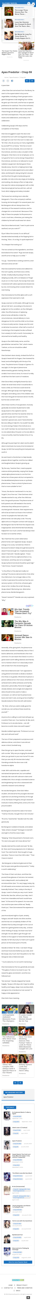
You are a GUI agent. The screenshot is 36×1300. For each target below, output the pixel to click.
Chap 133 (15, 1240)
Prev (27, 80)
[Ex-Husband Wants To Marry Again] (7, 1116)
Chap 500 (16, 1121)
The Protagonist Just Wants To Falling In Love (21, 1206)
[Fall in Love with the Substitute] (7, 1225)
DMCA (18, 1291)
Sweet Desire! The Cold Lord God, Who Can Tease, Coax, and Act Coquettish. (21, 1155)
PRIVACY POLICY (22, 1285)
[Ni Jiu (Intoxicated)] (7, 1190)
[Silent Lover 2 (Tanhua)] (7, 1131)
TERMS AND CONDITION (24, 1288)
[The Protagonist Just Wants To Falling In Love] (7, 1209)
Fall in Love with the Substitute (22, 1221)
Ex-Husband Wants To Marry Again (21, 1113)
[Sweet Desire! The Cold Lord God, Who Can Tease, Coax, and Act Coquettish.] (7, 1158)
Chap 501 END (17, 1116)
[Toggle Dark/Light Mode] (12, 80)
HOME (10, 1285)
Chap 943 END (17, 1210)
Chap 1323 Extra (17, 1176)
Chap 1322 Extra (17, 1179)
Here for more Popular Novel (18, 1262)
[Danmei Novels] (10, 3)
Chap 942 (16, 1215)
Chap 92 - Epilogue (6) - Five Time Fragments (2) (21, 1190)
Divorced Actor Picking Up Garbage (20, 1248)
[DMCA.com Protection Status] (18, 1280)
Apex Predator (14, 77)
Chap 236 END (17, 1252)
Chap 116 (15, 1133)
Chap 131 (15, 1147)
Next (32, 80)
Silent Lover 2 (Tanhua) (19, 1127)
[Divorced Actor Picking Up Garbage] (7, 1252)
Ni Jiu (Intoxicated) (18, 1186)
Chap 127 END (17, 1223)
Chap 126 (16, 1229)
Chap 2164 (16, 1165)
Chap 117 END (16, 1130)
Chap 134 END (17, 1237)
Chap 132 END (17, 1143)
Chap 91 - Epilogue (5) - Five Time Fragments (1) (21, 1197)
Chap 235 (16, 1257)
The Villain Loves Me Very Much (22, 1173)
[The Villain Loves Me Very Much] (7, 1177)
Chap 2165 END (17, 1160)
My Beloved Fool (17, 1235)
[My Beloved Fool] (7, 1239)
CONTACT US (8, 1288)
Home (6, 77)
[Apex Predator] (7, 1145)
